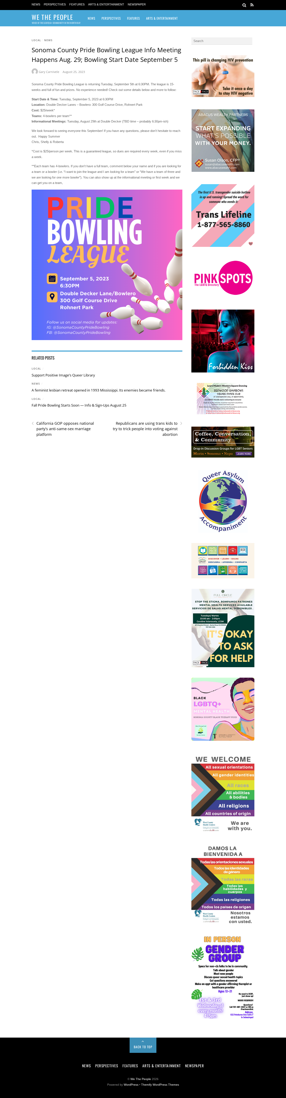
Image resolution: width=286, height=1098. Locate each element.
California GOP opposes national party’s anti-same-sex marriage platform (63, 429)
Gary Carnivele (49, 72)
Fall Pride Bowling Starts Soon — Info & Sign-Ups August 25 (79, 405)
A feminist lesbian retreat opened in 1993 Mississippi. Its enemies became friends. (98, 390)
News (36, 4)
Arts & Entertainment (106, 4)
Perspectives (55, 4)
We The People (140, 1079)
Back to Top (143, 1046)
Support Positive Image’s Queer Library (63, 375)
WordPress (131, 1084)
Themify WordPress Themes (160, 1084)
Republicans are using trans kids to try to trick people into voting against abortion (147, 429)
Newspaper (137, 4)
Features (77, 4)
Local (36, 40)
